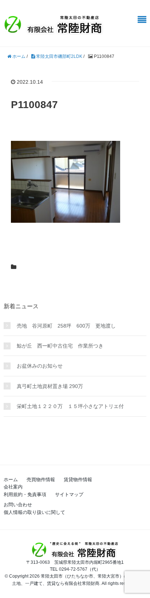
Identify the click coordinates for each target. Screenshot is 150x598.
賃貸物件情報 (78, 479)
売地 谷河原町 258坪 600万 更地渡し (66, 326)
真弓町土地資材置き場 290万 (50, 386)
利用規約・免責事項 (25, 494)
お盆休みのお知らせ (40, 366)
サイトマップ (69, 494)
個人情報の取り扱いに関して (34, 512)
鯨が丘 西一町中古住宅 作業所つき (60, 346)
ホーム (11, 479)
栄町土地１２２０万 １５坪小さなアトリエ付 (70, 406)
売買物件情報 (41, 479)
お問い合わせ (18, 504)
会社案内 (13, 487)
